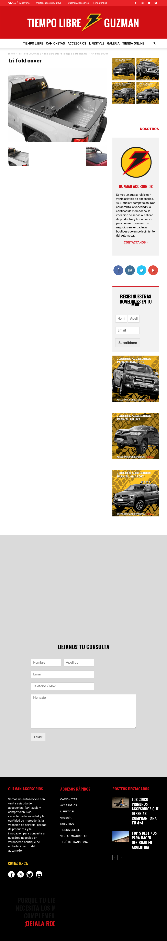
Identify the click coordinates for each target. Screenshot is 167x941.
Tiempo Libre (33, 43)
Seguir (129, 266)
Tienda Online (100, 3)
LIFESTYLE (96, 43)
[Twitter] (149, 3)
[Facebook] (136, 3)
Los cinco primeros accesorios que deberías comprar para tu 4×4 (145, 811)
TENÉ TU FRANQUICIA (74, 842)
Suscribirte (155, 266)
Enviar (38, 737)
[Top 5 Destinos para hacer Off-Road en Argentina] (120, 836)
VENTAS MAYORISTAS (73, 836)
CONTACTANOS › (135, 242)
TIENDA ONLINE (133, 43)
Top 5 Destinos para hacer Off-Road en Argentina (144, 840)
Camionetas (55, 43)
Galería (113, 43)
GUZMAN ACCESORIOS (136, 186)
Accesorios (77, 43)
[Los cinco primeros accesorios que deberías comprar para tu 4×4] (120, 802)
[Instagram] (142, 3)
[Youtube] (156, 3)
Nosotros (67, 823)
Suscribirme (128, 343)
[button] (154, 43)
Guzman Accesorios (78, 3)
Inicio (11, 53)
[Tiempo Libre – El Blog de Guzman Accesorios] (83, 22)
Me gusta (118, 268)
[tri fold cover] (57, 141)
